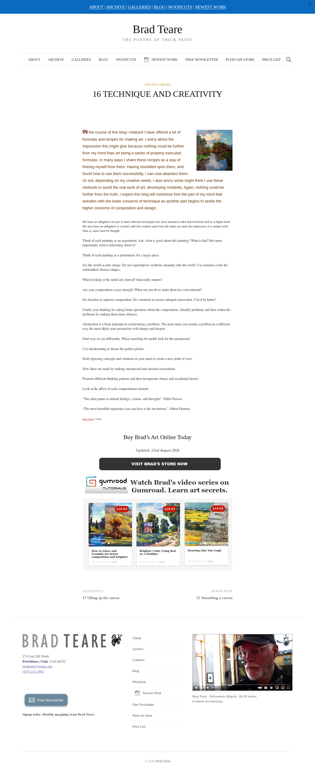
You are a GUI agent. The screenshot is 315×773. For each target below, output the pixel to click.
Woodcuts (126, 60)
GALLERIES (139, 7)
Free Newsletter (201, 60)
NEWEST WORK (210, 7)
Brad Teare (157, 29)
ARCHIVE (115, 7)
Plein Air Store (240, 60)
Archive (56, 60)
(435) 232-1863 (33, 671)
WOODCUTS (180, 7)
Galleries (81, 60)
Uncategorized (157, 84)
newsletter (62, 714)
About (34, 60)
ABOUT (96, 7)
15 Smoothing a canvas (214, 598)
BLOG (159, 7)
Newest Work (165, 60)
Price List (271, 60)
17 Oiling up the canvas (101, 598)
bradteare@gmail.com (37, 666)
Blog (103, 60)
